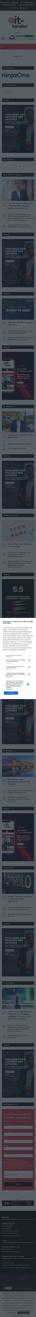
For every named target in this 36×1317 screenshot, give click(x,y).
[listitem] (18, 656)
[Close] (32, 621)
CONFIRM (10, 693)
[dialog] (18, 658)
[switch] (28, 660)
